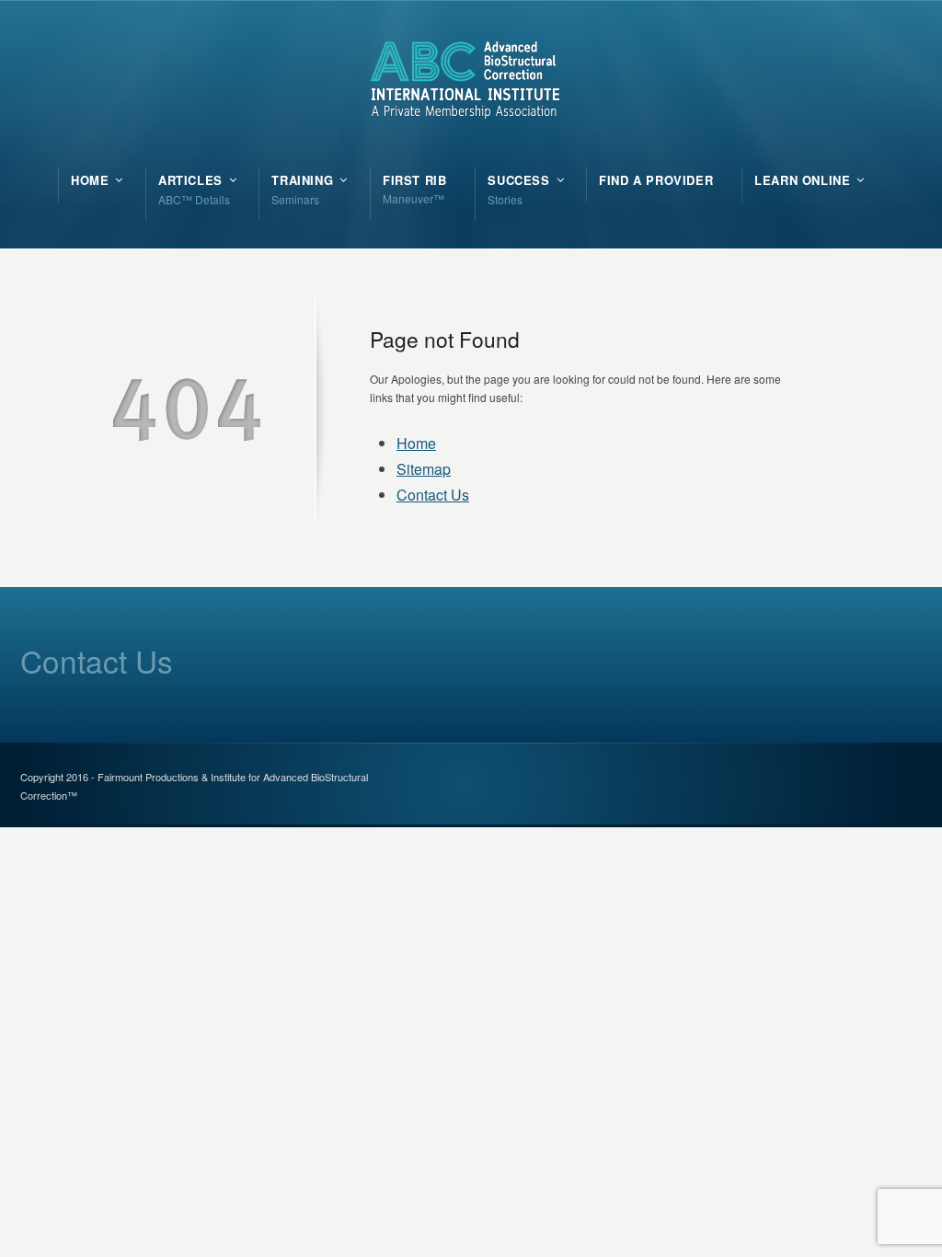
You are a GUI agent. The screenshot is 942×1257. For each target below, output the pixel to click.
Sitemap (423, 468)
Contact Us (432, 494)
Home (416, 443)
